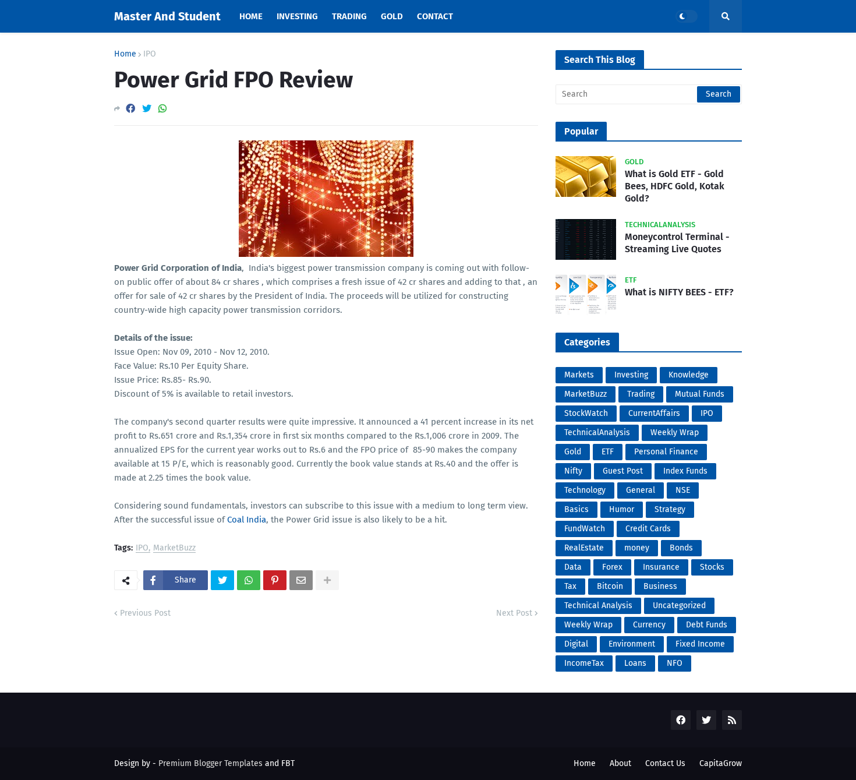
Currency (649, 625)
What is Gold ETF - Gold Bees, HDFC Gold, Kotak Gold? (674, 186)
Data (573, 567)
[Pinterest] (274, 580)
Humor (621, 509)
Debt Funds (706, 625)
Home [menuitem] (251, 16)
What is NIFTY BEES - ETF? (679, 292)
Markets (579, 375)
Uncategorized (679, 605)
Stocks (712, 567)
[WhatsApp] (162, 109)
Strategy (670, 509)
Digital (576, 644)
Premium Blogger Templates (210, 763)
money (636, 548)
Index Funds (685, 471)
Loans (635, 663)
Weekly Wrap (674, 432)
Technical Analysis (598, 605)
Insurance (661, 567)
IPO (149, 54)
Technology (585, 490)
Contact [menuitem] (435, 16)
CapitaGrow (720, 763)
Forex (612, 567)
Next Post (514, 613)
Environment (632, 644)
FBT (288, 763)
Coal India (246, 519)
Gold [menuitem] (392, 16)
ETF (608, 452)
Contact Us (665, 763)
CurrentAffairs (654, 413)
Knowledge (688, 375)
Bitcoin (610, 586)
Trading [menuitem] (349, 16)
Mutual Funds (699, 394)
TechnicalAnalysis (597, 432)
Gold (572, 452)
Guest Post (623, 471)
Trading (641, 394)
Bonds (681, 548)
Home (125, 54)
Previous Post (145, 613)
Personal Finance (666, 452)
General (640, 490)
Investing (631, 375)
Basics (576, 509)
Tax (570, 586)
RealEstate (584, 548)
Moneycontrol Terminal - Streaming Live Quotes (677, 243)
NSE (682, 490)
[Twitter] (146, 109)
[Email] (301, 580)
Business (660, 586)
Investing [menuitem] (297, 16)
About (620, 763)
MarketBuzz (174, 548)
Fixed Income (700, 644)
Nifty (573, 471)
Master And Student (167, 16)
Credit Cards (648, 529)
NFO (674, 663)
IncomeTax (584, 663)
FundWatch (584, 529)
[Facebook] (130, 109)
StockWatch (586, 413)
